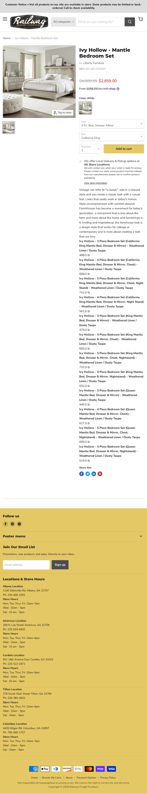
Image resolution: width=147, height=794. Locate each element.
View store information (95, 183)
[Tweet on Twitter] (87, 473)
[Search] (130, 21)
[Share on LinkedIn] (93, 473)
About (69, 777)
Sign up (60, 565)
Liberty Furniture (93, 63)
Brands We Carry (51, 777)
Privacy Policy (108, 777)
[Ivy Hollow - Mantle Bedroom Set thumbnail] (8, 127)
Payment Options (86, 777)
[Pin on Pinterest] (100, 473)
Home (7, 38)
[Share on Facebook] (81, 473)
